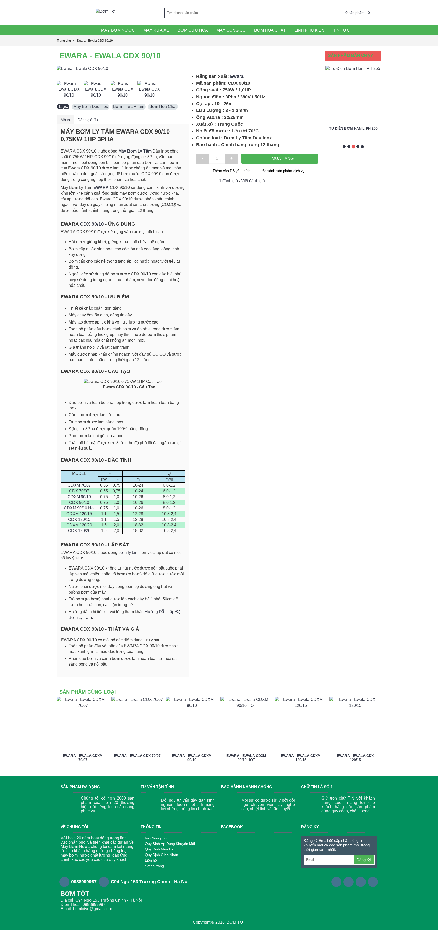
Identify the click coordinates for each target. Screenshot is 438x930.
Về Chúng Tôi (156, 838)
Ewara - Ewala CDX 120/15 (355, 758)
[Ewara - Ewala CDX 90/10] (123, 68)
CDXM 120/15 (79, 513)
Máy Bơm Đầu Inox (90, 106)
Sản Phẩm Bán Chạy (350, 55)
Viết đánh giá (253, 181)
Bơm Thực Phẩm (128, 106)
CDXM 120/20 (79, 525)
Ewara (237, 76)
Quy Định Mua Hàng (161, 849)
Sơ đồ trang (154, 866)
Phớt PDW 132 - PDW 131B (361, 128)
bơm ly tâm (128, 552)
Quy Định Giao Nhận (161, 855)
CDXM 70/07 (79, 485)
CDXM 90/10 (79, 497)
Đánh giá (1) (88, 120)
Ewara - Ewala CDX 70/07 (137, 756)
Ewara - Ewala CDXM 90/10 (192, 758)
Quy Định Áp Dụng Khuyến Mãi (170, 844)
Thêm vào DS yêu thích (231, 171)
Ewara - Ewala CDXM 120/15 (301, 758)
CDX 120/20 (79, 530)
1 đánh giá (228, 181)
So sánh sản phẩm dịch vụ (283, 171)
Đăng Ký (364, 860)
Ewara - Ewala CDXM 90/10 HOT (246, 758)
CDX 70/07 (79, 491)
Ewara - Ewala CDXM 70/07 (83, 758)
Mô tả (65, 120)
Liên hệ (151, 860)
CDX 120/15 (79, 519)
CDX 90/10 (92, 224)
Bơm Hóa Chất (162, 106)
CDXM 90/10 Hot (79, 508)
